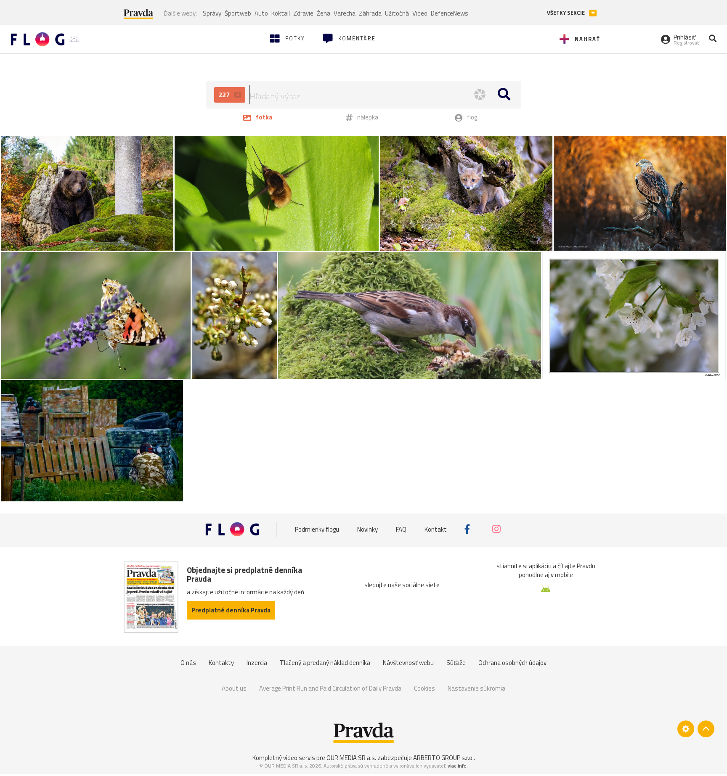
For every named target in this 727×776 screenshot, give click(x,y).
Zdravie (303, 13)
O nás (188, 662)
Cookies (424, 688)
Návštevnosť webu (408, 662)
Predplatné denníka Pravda (231, 610)
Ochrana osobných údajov (512, 662)
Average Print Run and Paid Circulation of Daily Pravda (330, 688)
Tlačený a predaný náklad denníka (325, 662)
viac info (457, 766)
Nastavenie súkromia (476, 688)
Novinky (367, 529)
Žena (323, 13)
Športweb (238, 13)
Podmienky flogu (317, 529)
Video (419, 13)
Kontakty (221, 662)
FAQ (401, 529)
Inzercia (257, 662)
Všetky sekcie (566, 13)
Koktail (280, 13)
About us (234, 688)
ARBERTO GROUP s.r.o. (443, 758)
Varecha (345, 13)
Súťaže (456, 662)
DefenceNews (449, 13)
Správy (212, 13)
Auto (261, 13)
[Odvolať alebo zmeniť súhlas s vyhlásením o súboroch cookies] (685, 728)
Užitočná (397, 13)
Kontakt (436, 529)
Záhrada (370, 13)
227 (224, 95)
